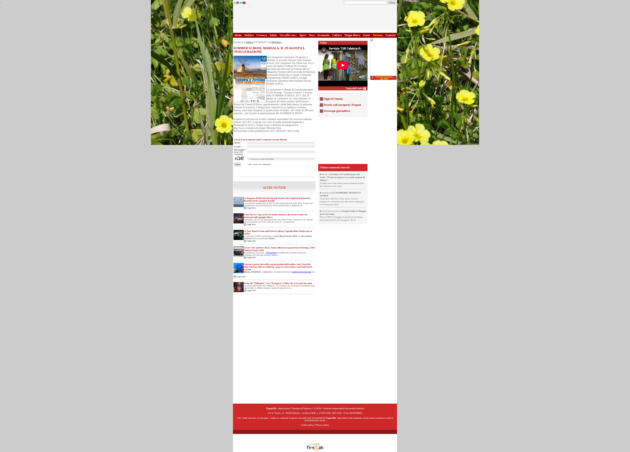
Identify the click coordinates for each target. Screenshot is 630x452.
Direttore (276, 42)
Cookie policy (307, 425)
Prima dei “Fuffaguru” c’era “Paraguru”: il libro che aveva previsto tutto (278, 283)
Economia (323, 35)
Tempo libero (352, 35)
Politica (249, 35)
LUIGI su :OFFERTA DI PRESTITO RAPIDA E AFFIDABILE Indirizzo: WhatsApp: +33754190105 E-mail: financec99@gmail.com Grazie (342, 176)
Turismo (378, 35)
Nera (312, 35)
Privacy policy (322, 425)
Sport (302, 35)
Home (238, 35)
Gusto (366, 35)
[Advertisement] (343, 140)
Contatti (390, 35)
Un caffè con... (288, 35)
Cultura (337, 35)
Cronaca (261, 35)
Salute (273, 35)
